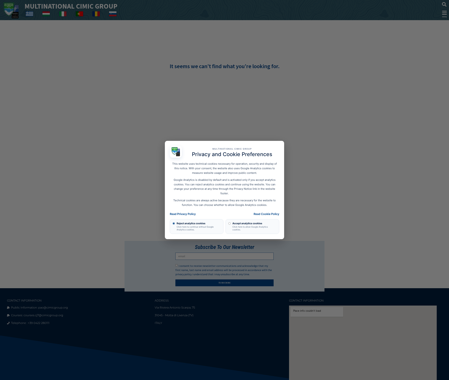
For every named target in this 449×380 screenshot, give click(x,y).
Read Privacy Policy (183, 214)
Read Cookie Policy (266, 214)
